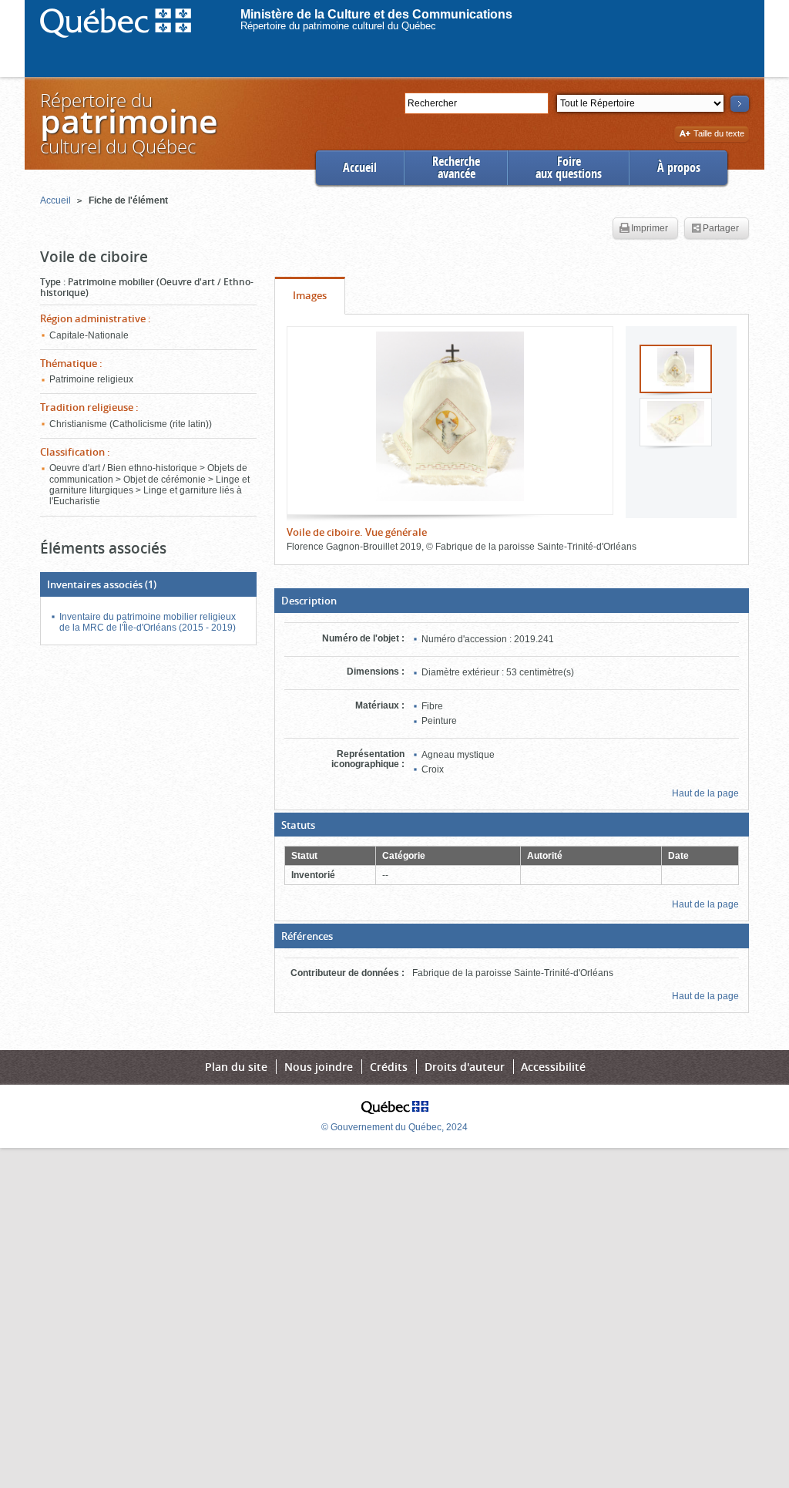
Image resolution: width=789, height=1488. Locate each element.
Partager (721, 228)
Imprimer (649, 228)
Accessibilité (553, 1066)
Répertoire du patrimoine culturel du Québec (338, 26)
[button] (511, 600)
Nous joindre (318, 1066)
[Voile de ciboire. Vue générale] (450, 416)
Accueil (360, 167)
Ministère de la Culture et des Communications (376, 14)
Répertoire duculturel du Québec (128, 123)
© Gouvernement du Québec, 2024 (394, 1127)
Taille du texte (718, 134)
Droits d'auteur (465, 1066)
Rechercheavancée (456, 167)
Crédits (389, 1066)
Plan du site (236, 1066)
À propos (678, 167)
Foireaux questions (569, 167)
